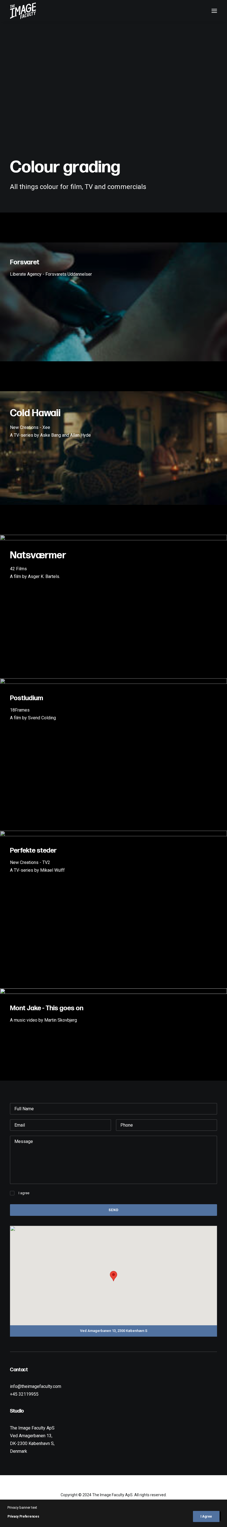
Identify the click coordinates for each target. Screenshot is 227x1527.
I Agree (206, 1516)
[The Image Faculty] (23, 10)
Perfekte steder (33, 850)
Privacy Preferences (23, 1516)
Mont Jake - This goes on (46, 1008)
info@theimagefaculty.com (35, 1386)
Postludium (26, 698)
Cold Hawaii (35, 413)
